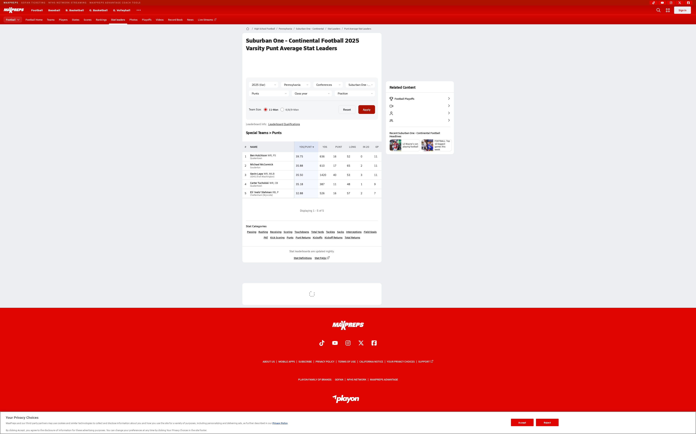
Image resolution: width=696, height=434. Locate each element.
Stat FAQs (320, 258)
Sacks (340, 231)
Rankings (101, 19)
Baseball (54, 10)
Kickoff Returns (334, 237)
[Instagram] (671, 3)
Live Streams (205, 19)
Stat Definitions (303, 258)
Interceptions (354, 231)
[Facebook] (688, 3)
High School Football (264, 28)
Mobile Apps (286, 361)
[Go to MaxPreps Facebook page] (374, 343)
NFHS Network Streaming (67, 2)
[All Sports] (138, 10)
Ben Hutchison (258, 155)
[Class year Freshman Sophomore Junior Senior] (312, 93)
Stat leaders (118, 19)
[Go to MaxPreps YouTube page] (335, 343)
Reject (547, 422)
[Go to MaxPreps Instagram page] (348, 343)
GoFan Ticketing (33, 2)
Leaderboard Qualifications (284, 124)
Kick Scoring (277, 237)
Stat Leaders (334, 28)
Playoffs (147, 19)
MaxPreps (11, 2)
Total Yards (317, 231)
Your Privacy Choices (401, 361)
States (75, 19)
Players (63, 19)
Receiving (275, 231)
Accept (522, 422)
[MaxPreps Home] (14, 10)
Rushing (263, 231)
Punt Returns (303, 237)
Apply (366, 109)
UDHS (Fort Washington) (262, 176)
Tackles (330, 231)
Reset (347, 109)
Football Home (34, 19)
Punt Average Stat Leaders (357, 28)
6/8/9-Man (292, 109)
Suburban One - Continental (310, 28)
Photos (133, 19)
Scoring (288, 231)
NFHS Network (356, 379)
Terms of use (347, 361)
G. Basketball (98, 10)
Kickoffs (317, 237)
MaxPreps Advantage (384, 379)
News (190, 19)
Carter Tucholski (259, 183)
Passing (251, 231)
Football (37, 10)
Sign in (682, 10)
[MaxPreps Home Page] (247, 29)
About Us (269, 361)
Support (424, 361)
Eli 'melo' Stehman (261, 192)
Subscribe (305, 361)
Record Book (175, 19)
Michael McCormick (261, 164)
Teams (51, 19)
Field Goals (370, 231)
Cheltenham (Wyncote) (261, 195)
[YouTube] (662, 3)
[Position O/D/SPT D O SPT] (355, 93)
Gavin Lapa (256, 173)
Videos (160, 19)
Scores (88, 19)
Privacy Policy (325, 361)
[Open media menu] (668, 10)
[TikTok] (654, 3)
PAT (266, 237)
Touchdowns (302, 231)
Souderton (255, 167)
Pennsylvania (285, 28)
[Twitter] (680, 3)
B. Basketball (75, 10)
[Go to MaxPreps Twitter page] (361, 343)
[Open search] (658, 10)
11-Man (273, 109)
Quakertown (256, 158)
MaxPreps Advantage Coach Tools (115, 2)
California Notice (371, 361)
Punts (290, 237)
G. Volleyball (121, 10)
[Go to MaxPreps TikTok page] (322, 343)
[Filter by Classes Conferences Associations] (328, 85)
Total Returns (352, 237)
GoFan (339, 379)
